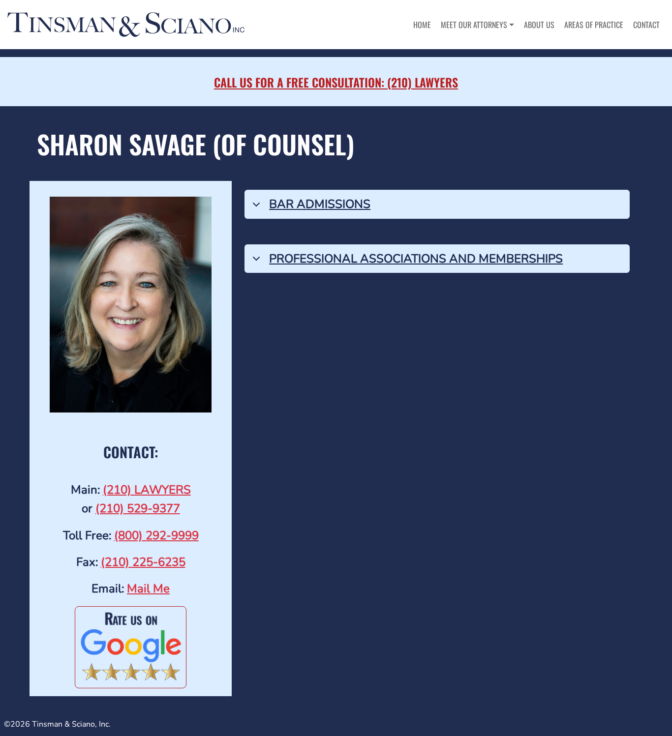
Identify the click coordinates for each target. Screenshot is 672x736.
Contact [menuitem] (646, 24)
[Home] (129, 24)
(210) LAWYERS (147, 490)
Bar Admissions (319, 204)
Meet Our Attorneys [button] (474, 24)
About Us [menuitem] (539, 24)
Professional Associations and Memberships (416, 258)
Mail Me (148, 588)
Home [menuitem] (422, 24)
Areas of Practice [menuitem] (593, 24)
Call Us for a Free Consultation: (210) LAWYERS (336, 82)
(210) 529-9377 (137, 508)
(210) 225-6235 (143, 562)
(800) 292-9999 (156, 535)
